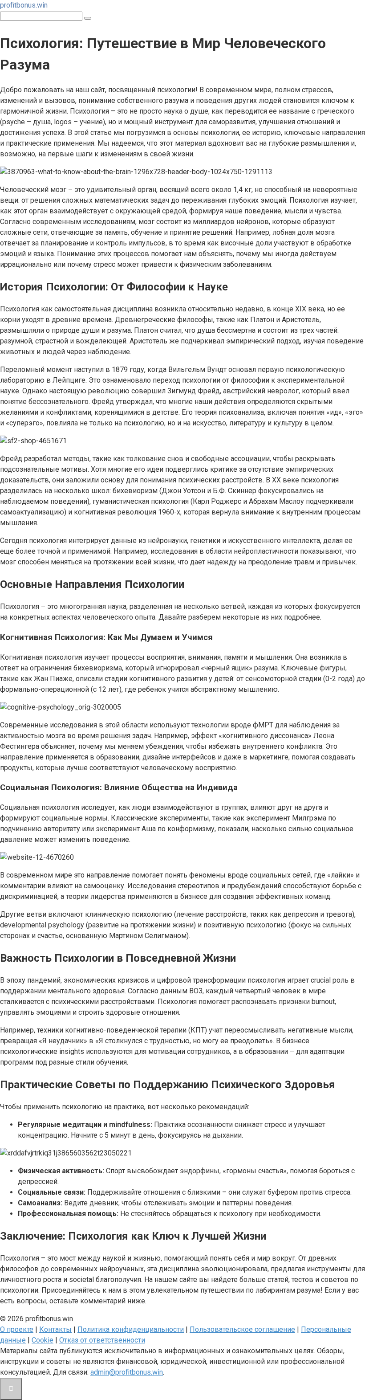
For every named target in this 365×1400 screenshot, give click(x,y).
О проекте (16, 1329)
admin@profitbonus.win (126, 1372)
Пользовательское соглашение (242, 1329)
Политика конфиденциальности (130, 1329)
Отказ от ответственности (102, 1340)
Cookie (42, 1340)
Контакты (55, 1329)
